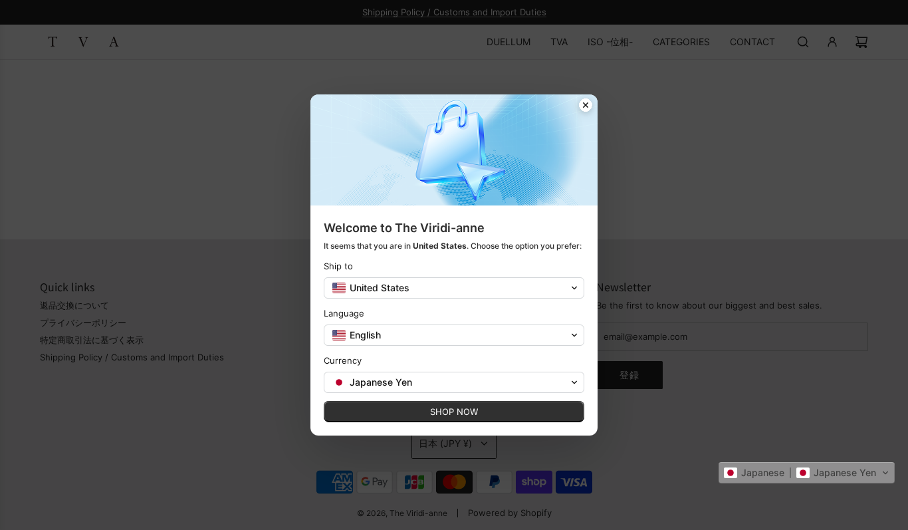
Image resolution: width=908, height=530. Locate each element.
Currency (343, 360)
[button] (807, 472)
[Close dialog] (586, 106)
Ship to (338, 266)
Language (344, 313)
